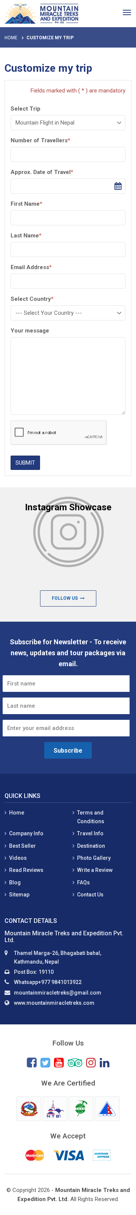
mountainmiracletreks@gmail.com (57, 993)
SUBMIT (25, 462)
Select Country (32, 299)
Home (11, 37)
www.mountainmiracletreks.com (54, 1003)
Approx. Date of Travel (42, 172)
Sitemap (19, 895)
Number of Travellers (40, 140)
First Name (26, 203)
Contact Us (90, 895)
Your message (30, 330)
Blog (15, 882)
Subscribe (68, 750)
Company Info (26, 833)
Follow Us (66, 598)
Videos (18, 858)
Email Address (31, 267)
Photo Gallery (94, 858)
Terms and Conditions (90, 817)
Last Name (26, 235)
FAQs (83, 882)
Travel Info (90, 833)
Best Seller (22, 846)
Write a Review (95, 870)
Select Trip (25, 108)
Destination (91, 846)
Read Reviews (26, 870)
